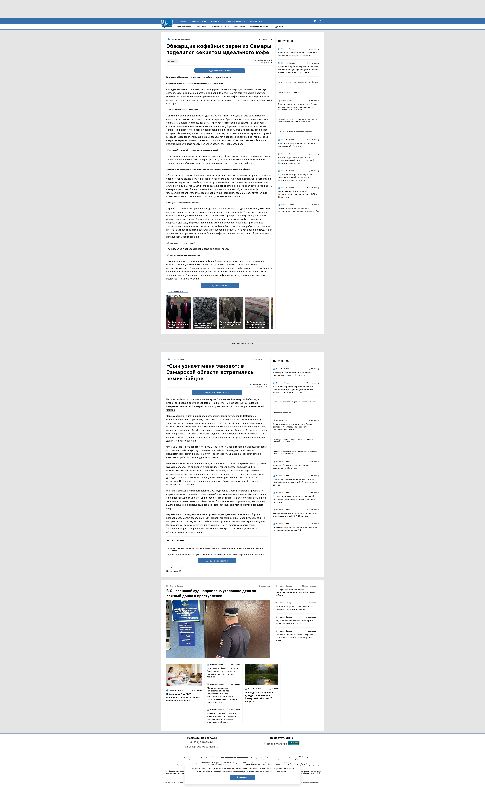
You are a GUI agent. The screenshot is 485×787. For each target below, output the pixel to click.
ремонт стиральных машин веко (292, 82)
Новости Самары (288, 49)
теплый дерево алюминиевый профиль (295, 131)
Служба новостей (263, 60)
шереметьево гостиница (178, 291)
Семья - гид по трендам (180, 39)
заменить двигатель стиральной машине (291, 402)
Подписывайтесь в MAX (220, 70)
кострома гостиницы (176, 567)
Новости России (288, 100)
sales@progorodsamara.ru (201, 746)
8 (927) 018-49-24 (201, 742)
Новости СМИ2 (173, 296)
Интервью (172, 61)
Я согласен (242, 777)
